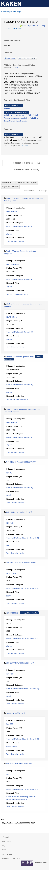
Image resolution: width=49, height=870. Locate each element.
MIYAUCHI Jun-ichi (12, 264)
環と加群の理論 (12, 613)
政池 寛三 (9, 724)
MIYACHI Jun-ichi (12, 211)
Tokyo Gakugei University (15, 241)
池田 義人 (9, 473)
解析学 (6, 115)
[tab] (26, 163)
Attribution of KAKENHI (11, 858)
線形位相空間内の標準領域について (20, 663)
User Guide (6, 841)
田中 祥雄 (9, 523)
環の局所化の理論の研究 (15, 713)
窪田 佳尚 (9, 674)
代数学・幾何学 (32, 115)
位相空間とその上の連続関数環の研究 (21, 462)
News (4, 850)
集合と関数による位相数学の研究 (19, 512)
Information (6, 837)
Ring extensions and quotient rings (20, 357)
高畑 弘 (8, 774)
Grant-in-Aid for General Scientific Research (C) (22, 538)
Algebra (7, 108)
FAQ (3, 845)
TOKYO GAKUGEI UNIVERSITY (17, 294)
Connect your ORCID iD (31, 26)
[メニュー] (46, 3)
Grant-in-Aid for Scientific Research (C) (19, 226)
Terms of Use (7, 854)
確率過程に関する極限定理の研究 (19, 764)
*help (43, 26)
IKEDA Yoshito (11, 573)
